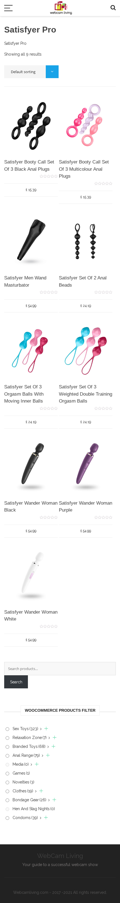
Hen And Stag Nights (34, 809)
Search (16, 682)
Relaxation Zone (30, 737)
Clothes (23, 791)
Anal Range (26, 755)
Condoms (25, 817)
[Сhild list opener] (44, 729)
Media (21, 764)
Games (21, 773)
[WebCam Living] (61, 5)
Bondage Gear (29, 800)
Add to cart (28, 161)
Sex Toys (25, 728)
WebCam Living (60, 855)
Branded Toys (29, 746)
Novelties (23, 782)
